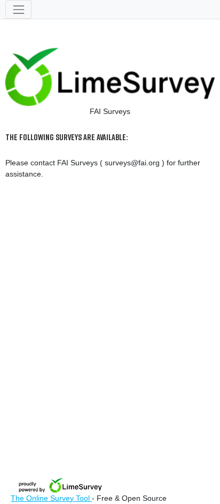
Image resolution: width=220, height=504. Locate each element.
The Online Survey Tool (51, 498)
